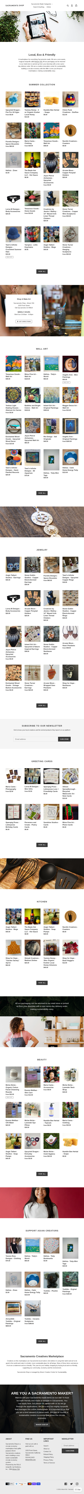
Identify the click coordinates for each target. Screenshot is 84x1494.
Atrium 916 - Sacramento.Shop (69, 1489)
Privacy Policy (48, 1460)
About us (46, 1449)
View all (42, 271)
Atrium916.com (30, 1460)
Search (46, 1446)
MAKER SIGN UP (42, 1424)
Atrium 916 (16, 1469)
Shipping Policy (49, 1457)
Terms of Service (49, 1463)
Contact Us (47, 1451)
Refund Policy (48, 1454)
